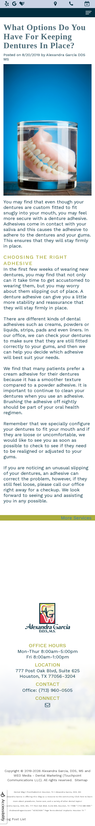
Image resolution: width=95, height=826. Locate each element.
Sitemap (81, 780)
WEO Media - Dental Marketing (38, 775)
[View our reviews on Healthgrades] (22, 4)
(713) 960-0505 (56, 690)
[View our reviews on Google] (14, 4)
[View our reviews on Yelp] (6, 4)
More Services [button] (76, 518)
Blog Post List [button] (14, 819)
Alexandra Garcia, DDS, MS (62, 771)
